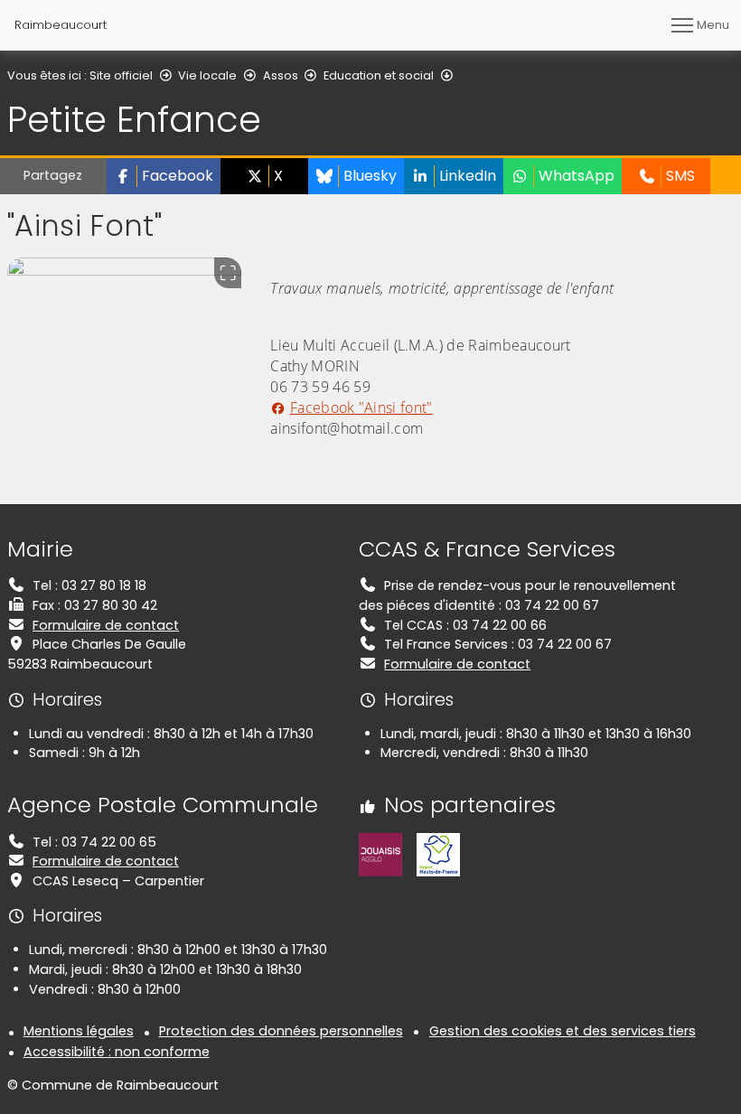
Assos (280, 75)
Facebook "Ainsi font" (361, 407)
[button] (163, 176)
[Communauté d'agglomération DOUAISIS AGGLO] (380, 854)
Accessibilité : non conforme (116, 1052)
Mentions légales (78, 1031)
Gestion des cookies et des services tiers (562, 1031)
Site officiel (121, 75)
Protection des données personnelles (281, 1031)
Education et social (379, 75)
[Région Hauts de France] (438, 854)
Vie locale (207, 75)
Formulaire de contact (106, 625)
